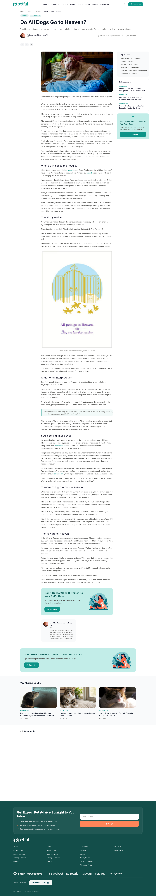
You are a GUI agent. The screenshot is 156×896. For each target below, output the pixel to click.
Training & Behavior (20, 858)
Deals (72, 4)
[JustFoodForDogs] (40, 882)
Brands (63, 4)
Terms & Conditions (86, 861)
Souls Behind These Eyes (130, 67)
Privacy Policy (85, 858)
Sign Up (109, 824)
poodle (90, 173)
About (88, 4)
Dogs (29, 11)
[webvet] (56, 873)
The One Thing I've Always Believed (134, 70)
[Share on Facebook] (27, 44)
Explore (44, 4)
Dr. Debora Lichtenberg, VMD (37, 35)
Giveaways (104, 4)
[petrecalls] (72, 873)
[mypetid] (116, 873)
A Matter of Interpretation (129, 64)
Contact (82, 854)
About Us (83, 850)
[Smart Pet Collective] (27, 873)
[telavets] (87, 874)
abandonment (60, 446)
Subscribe (137, 4)
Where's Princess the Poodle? (131, 58)
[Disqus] (78, 762)
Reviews (54, 4)
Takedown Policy (86, 865)
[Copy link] (31, 44)
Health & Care (18, 850)
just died (71, 170)
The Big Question (127, 61)
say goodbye (59, 474)
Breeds (16, 861)
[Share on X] (22, 44)
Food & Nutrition (19, 854)
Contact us (119, 850)
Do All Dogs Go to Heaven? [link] (53, 11)
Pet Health (37, 11)
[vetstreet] (100, 874)
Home (22, 11)
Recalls (95, 4)
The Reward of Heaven (129, 73)
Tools (79, 4)
